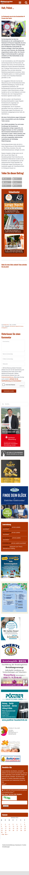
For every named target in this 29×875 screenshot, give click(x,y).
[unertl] (10, 644)
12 (13, 826)
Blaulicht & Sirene (19, 326)
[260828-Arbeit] (14, 215)
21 (21, 828)
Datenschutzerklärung (17, 790)
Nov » (6, 834)
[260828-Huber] (14, 235)
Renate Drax (6, 324)
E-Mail (4, 784)
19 (13, 828)
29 (25, 830)
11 (9, 826)
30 (1, 832)
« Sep (2, 834)
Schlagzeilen (4, 327)
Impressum (18, 845)
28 (21, 830)
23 (1, 830)
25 (9, 830)
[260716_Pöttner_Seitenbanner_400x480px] (14, 690)
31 (5, 832)
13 (17, 826)
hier (3, 782)
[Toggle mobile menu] (20, 2)
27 (17, 830)
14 (21, 826)
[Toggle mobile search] (26, 2)
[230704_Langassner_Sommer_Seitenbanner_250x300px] (10, 556)
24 (5, 830)
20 (17, 828)
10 (5, 826)
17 (5, 828)
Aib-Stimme (12, 326)
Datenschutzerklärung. (7, 377)
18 (9, 828)
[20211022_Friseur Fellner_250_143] (10, 726)
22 (25, 828)
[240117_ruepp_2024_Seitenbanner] (10, 460)
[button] (7, 178)
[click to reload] (9, 798)
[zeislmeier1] (10, 756)
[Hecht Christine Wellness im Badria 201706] (10, 740)
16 (1, 828)
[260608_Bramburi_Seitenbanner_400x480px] (14, 582)
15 (25, 826)
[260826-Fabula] (14, 195)
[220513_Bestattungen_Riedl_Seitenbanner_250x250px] (14, 660)
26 (13, 830)
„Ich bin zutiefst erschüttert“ (18, 543)
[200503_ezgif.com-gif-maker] (10, 618)
